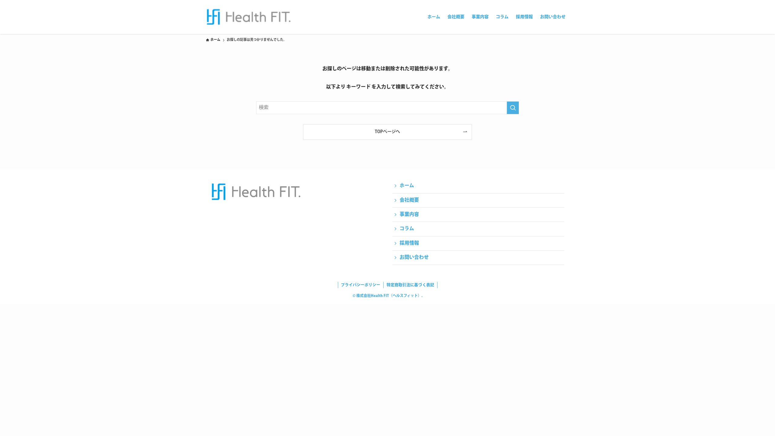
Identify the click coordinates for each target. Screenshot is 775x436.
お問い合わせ (414, 257)
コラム (407, 228)
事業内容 (409, 214)
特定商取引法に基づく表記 (410, 285)
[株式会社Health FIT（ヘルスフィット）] (249, 17)
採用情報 (409, 243)
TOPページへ (387, 132)
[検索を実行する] (513, 107)
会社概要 (409, 200)
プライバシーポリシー (360, 285)
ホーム (407, 185)
